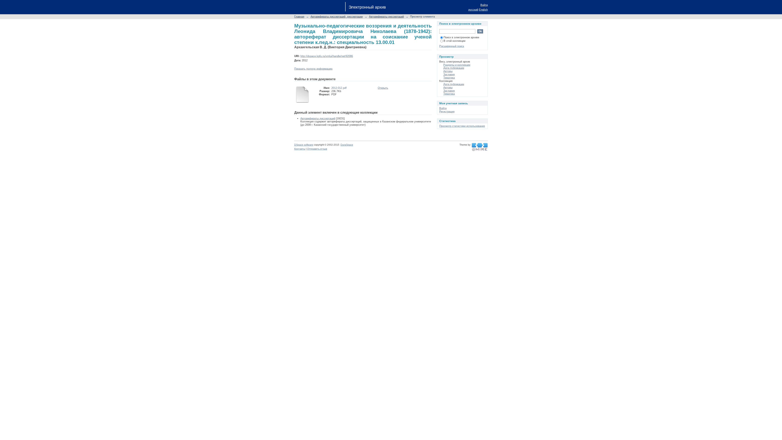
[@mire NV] (480, 147)
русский (473, 9)
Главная (299, 16)
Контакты (299, 148)
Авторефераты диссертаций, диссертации (337, 16)
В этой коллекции (454, 40)
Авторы (448, 71)
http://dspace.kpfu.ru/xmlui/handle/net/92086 (326, 56)
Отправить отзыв (317, 148)
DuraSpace (346, 144)
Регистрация (447, 111)
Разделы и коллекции (456, 64)
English (483, 9)
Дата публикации (453, 67)
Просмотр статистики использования (462, 126)
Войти (484, 5)
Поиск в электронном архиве (461, 37)
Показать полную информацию (313, 68)
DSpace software (303, 144)
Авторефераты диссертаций (386, 16)
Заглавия (449, 74)
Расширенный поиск (451, 46)
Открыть (383, 87)
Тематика (449, 77)
